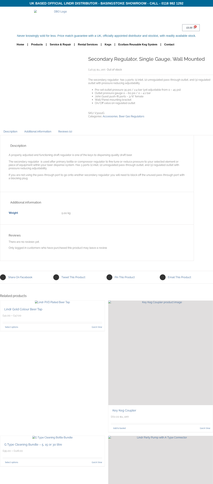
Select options (11, 327)
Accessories (110, 116)
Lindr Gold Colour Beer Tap (23, 309)
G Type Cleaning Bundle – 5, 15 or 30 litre (33, 444)
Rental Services (88, 44)
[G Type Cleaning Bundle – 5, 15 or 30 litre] (52, 437)
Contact (169, 44)
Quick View (97, 327)
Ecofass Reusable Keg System (137, 44)
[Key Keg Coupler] (160, 353)
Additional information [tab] (37, 131)
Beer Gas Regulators (131, 116)
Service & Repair (60, 44)
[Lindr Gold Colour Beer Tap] (52, 302)
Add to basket (119, 428)
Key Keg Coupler (124, 410)
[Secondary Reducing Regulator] (41, 53)
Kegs (108, 44)
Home (20, 44)
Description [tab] (10, 131)
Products (37, 44)
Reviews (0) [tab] (65, 131)
